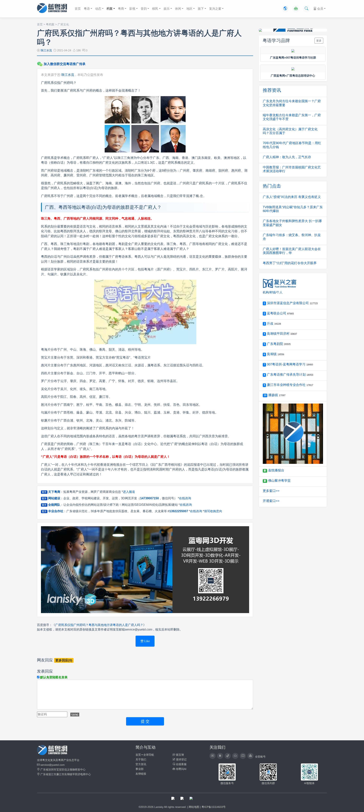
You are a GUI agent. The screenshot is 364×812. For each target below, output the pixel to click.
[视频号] (212, 756)
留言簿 (179, 754)
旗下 (201, 8)
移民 (155, 8)
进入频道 (129, 491)
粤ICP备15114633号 (214, 806)
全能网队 (54, 504)
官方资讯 (141, 764)
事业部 (140, 768)
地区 (189, 8)
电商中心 (85, 774)
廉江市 (60, 774)
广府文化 (63, 24)
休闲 (178, 8)
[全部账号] (250, 756)
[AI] (296, 8)
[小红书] (243, 756)
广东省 (44, 769)
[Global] (285, 8)
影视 (132, 8)
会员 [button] (319, 8)
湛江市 (52, 774)
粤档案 (50, 24)
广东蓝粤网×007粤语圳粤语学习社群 (293, 57)
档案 (110, 8)
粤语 (87, 8)
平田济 (76, 774)
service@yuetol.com (52, 764)
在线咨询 (185, 498)
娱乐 (167, 8)
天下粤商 (54, 491)
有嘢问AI (180, 768)
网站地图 (194, 806)
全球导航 (148, 754)
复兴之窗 (215, 8)
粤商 (121, 8)
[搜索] (306, 8)
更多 (319, 40)
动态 (98, 8)
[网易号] (235, 756)
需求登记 (181, 759)
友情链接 (141, 773)
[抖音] (228, 756)
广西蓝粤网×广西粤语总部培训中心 (293, 75)
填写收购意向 (213, 511)
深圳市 (52, 769)
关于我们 (141, 759)
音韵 (144, 8)
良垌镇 (68, 774)
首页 (78, 8)
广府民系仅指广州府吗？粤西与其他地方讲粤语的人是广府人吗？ (99, 625)
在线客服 (181, 764)
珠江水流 (46, 50)
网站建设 (54, 498)
